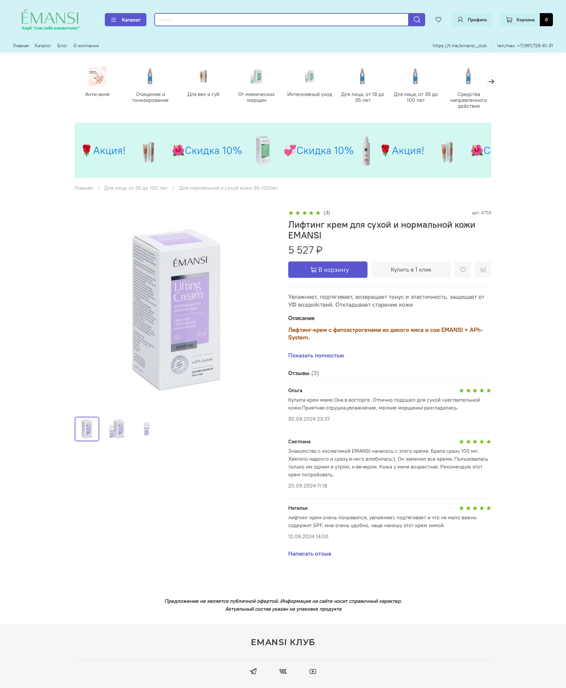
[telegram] (253, 672)
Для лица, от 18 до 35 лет (362, 97)
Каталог (131, 19)
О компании (86, 45)
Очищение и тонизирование (150, 97)
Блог (62, 45)
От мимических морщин (256, 97)
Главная (21, 45)
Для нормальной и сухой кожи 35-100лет (228, 187)
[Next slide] (267, 310)
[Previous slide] (85, 310)
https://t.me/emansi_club (460, 45)
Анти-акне (97, 94)
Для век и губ (203, 94)
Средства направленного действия (468, 100)
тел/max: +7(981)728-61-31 (525, 45)
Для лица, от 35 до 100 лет (416, 97)
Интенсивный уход (309, 94)
